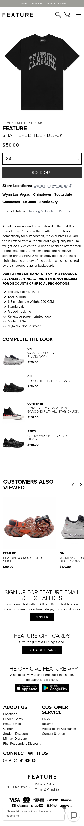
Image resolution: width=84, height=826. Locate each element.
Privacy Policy (44, 784)
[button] (73, 484)
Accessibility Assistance (59, 729)
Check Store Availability (51, 186)
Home (6, 123)
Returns (47, 724)
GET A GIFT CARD (42, 650)
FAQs (46, 719)
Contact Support (53, 734)
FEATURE (37, 123)
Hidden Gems (13, 719)
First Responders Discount (22, 743)
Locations (10, 714)
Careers (8, 729)
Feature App (12, 724)
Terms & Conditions (48, 790)
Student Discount (15, 734)
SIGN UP (42, 617)
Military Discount (15, 739)
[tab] (14, 212)
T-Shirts (21, 123)
